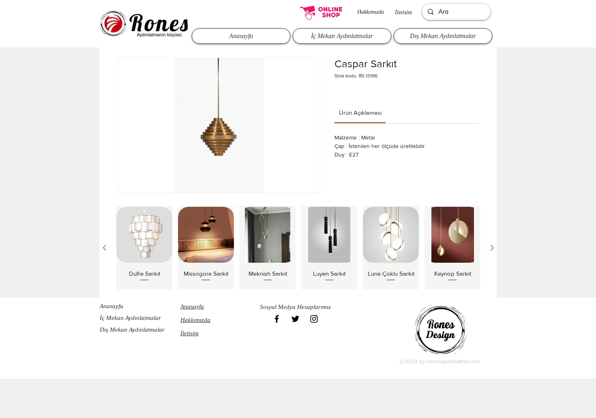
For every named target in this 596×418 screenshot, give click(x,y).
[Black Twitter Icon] (295, 319)
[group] (298, 248)
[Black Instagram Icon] (314, 319)
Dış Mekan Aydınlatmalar (132, 329)
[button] (297, 306)
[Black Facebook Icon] (277, 319)
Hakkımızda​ (370, 12)
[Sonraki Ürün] (492, 248)
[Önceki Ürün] (104, 248)
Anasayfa (111, 306)
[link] (360, 112)
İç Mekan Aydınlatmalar (130, 318)
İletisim (403, 12)
